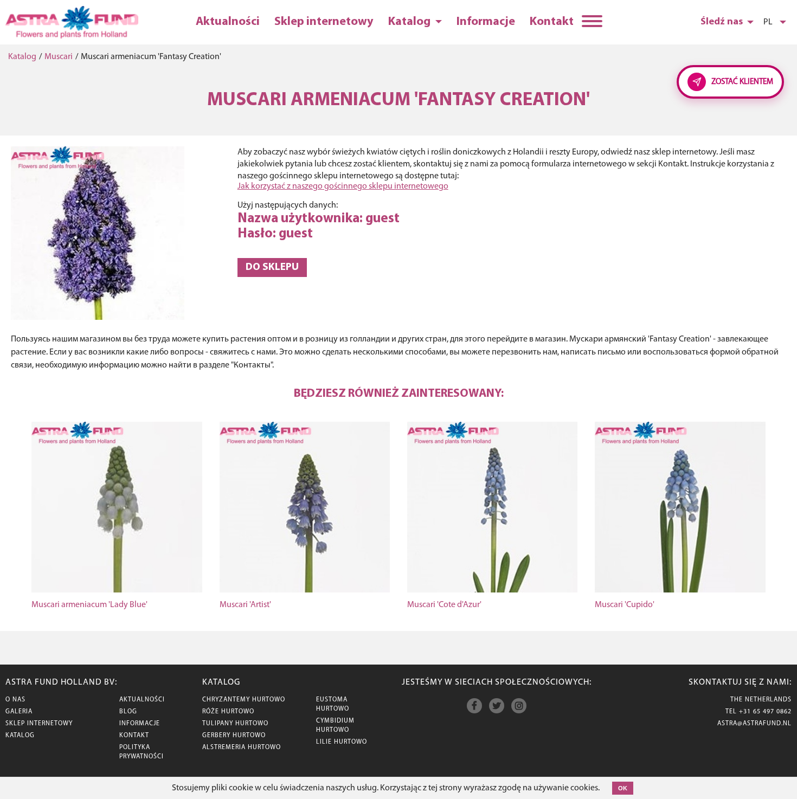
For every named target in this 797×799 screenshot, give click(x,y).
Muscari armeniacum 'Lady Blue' (89, 605)
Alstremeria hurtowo (241, 747)
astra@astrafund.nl (754, 723)
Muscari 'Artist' (245, 605)
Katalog (410, 22)
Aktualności (228, 22)
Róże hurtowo (228, 711)
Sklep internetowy (324, 22)
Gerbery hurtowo (234, 735)
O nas (15, 700)
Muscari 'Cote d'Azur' (444, 605)
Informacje (486, 22)
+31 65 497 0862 (765, 711)
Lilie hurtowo (341, 742)
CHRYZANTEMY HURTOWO (243, 700)
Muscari (58, 57)
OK (622, 788)
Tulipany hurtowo (235, 723)
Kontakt (552, 22)
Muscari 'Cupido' (624, 605)
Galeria (19, 711)
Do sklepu (272, 267)
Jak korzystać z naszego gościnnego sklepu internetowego (342, 186)
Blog (128, 711)
